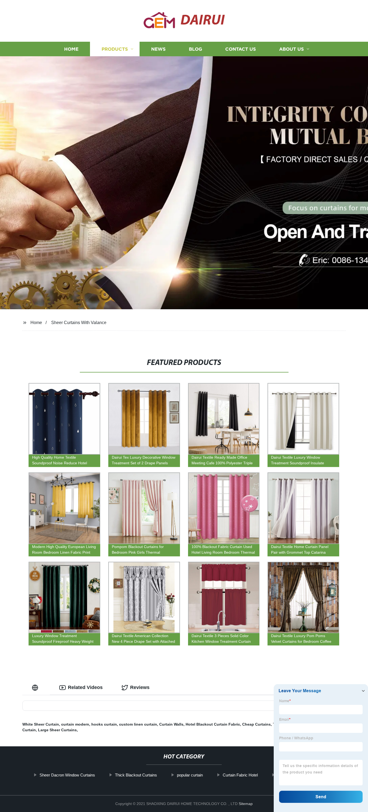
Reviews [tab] (140, 687)
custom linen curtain (138, 724)
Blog (195, 49)
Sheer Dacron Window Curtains (67, 775)
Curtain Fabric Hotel (240, 775)
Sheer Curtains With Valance (78, 322)
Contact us (240, 49)
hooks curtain (104, 724)
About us (291, 49)
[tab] (36, 687)
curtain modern (75, 724)
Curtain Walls (171, 724)
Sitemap (246, 804)
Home (71, 49)
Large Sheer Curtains (57, 730)
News (158, 49)
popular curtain (190, 775)
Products (115, 49)
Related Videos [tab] (85, 687)
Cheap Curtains (256, 724)
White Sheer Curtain (40, 724)
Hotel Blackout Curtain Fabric (213, 724)
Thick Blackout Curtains (136, 775)
